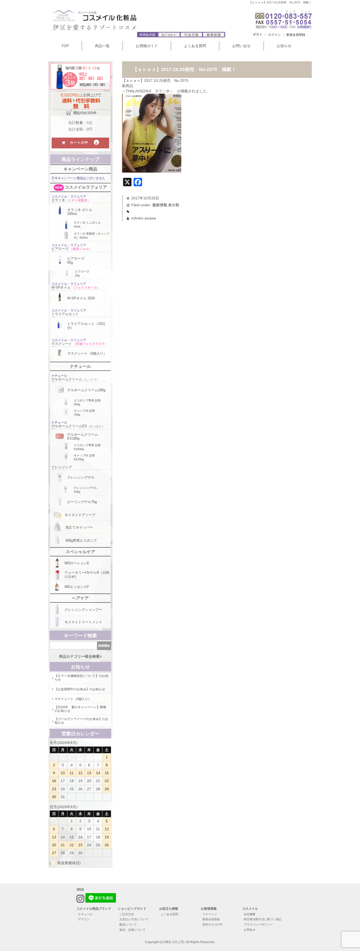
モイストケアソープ (80, 515)
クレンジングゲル (81, 477)
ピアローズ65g (75, 260)
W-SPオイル (75, 285)
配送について (128, 924)
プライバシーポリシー (258, 924)
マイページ (209, 914)
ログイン (274, 35)
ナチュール (85, 914)
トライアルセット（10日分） (86, 326)
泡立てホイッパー (79, 527)
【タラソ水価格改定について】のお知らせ (81, 677)
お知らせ (284, 46)
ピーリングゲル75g (82, 502)
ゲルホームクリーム (75, 377)
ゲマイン (84, 919)
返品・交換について (132, 929)
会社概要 (249, 914)
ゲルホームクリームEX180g (82, 436)
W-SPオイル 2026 (81, 298)
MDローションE (77, 563)
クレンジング (61, 467)
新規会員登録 (295, 35)
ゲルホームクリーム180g (86, 390)
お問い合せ (241, 46)
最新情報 (159, 205)
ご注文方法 (126, 914)
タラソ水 (70, 198)
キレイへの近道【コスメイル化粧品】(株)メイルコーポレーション (111, 22)
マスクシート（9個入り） (87, 353)
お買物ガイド (147, 46)
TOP (65, 46)
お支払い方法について (133, 919)
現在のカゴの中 (212, 924)
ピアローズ (71, 247)
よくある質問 (195, 46)
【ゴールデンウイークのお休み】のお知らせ (81, 720)
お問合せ (249, 929)
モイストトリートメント (83, 622)
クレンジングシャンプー (83, 610)
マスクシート (79, 342)
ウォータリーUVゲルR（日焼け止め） (87, 574)
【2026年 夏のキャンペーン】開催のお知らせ (80, 709)
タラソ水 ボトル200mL (79, 212)
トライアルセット (68, 312)
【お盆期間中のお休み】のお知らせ (80, 689)
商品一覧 (102, 46)
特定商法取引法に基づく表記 (262, 919)
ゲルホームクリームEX (77, 424)
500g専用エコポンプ (81, 540)
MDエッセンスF (77, 587)
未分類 (173, 205)
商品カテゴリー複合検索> (80, 656)
